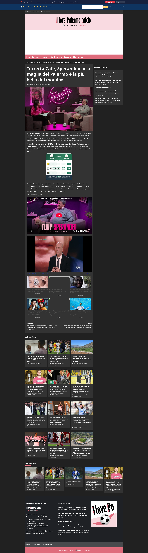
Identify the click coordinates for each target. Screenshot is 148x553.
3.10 (55, 164)
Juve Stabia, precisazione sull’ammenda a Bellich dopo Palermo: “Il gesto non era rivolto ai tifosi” (59, 359)
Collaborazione (45, 12)
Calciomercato (56, 57)
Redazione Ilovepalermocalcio (35, 84)
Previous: (42, 327)
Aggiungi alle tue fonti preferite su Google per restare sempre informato (51, 2)
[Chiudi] (126, 2)
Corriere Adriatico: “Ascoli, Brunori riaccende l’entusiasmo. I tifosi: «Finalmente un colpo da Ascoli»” (81, 389)
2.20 (58, 168)
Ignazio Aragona (42, 526)
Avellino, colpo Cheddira (103, 87)
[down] (40, 57)
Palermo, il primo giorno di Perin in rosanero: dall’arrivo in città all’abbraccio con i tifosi (36, 359)
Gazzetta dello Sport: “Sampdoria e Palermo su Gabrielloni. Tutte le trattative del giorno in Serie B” (81, 420)
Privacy (41, 533)
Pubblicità (36, 12)
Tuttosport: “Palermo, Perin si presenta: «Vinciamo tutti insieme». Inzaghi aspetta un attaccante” (36, 419)
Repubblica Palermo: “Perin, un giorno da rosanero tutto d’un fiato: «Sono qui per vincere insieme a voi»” (59, 419)
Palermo (35, 57)
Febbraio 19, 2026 (49, 84)
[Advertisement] (74, 42)
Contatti (28, 533)
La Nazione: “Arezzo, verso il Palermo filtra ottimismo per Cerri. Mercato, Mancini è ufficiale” (59, 451)
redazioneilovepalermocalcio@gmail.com (39, 531)
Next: (77, 325)
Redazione (28, 12)
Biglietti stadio (78, 57)
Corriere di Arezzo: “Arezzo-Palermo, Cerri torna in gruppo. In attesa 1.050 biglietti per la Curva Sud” (35, 388)
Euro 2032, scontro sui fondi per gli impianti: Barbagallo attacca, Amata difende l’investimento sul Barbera (59, 388)
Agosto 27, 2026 (31, 365)
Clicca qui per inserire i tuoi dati (116, 6)
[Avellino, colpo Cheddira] (74, 473)
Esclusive (67, 57)
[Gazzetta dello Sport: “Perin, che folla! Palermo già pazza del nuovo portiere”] (36, 439)
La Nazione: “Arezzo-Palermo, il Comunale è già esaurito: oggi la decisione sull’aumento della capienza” (81, 451)
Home (27, 57)
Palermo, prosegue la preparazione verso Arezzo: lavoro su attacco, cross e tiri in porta (81, 359)
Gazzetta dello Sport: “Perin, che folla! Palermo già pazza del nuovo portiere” (36, 450)
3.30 (51, 168)
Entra (105, 7)
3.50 (51, 164)
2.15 (58, 164)
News (45, 57)
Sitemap (35, 533)
